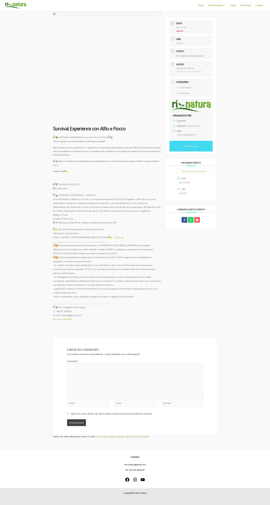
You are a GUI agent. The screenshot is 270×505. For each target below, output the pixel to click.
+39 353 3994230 (193, 126)
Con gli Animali (184, 87)
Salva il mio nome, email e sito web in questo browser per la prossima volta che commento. (112, 413)
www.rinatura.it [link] (64, 319)
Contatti (259, 5)
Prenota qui (191, 146)
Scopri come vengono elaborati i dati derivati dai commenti (122, 436)
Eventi (233, 5)
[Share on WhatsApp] (191, 220)
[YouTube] (143, 480)
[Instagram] (135, 480)
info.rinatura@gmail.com (187, 134)
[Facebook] (127, 480)
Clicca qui (118, 237)
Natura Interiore (215, 5)
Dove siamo (245, 5)
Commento (72, 361)
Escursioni (182, 93)
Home (201, 5)
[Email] (197, 220)
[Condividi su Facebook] (184, 220)
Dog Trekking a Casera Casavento (194, 171)
